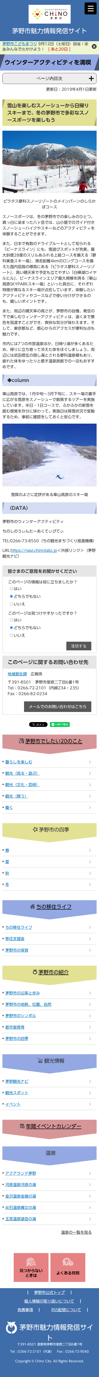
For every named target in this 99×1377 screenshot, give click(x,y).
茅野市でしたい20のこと (53, 741)
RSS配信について (66, 1310)
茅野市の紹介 (53, 972)
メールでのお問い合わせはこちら (58, 707)
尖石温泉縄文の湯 (20, 1207)
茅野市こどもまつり (19, 44)
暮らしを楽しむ (18, 762)
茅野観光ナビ (16, 1081)
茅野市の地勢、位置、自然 (28, 1004)
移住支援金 (15, 939)
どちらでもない (27, 596)
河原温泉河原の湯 (20, 1185)
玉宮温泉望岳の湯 (20, 1219)
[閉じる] (94, 46)
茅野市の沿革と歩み (22, 993)
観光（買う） (16, 796)
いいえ (19, 604)
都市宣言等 (15, 1027)
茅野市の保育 (16, 950)
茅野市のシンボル (20, 1016)
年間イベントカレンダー (53, 1126)
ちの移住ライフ (54, 906)
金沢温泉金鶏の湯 (20, 1196)
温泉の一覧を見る (76, 1232)
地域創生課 (17, 674)
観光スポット (16, 1093)
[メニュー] (91, 8)
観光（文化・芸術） (22, 785)
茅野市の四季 (16, 1039)
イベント (13, 1104)
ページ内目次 (49, 78)
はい (17, 589)
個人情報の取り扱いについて (49, 1301)
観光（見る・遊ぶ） (22, 773)
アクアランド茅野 (20, 1173)
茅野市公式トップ (49, 1292)
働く (9, 807)
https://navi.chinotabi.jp (34, 550)
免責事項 (25, 1310)
